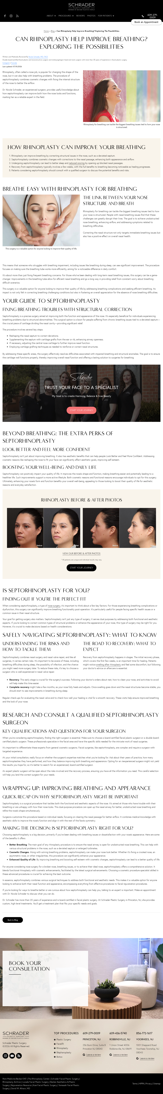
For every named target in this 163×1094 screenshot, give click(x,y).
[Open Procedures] (73, 15)
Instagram (6, 63)
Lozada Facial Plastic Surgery (35, 1082)
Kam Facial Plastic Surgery (45, 1085)
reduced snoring (77, 163)
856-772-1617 (144, 1033)
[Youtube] (12, 1056)
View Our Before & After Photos (81, 553)
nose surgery (54, 605)
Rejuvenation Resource (21, 1085)
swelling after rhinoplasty (108, 664)
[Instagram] (5, 1056)
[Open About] (55, 15)
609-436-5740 (118, 1033)
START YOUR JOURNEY (81, 410)
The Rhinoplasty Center (39, 1078)
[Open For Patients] (113, 15)
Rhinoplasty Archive (12, 1082)
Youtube (14, 63)
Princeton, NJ (91, 1039)
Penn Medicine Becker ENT (14, 1078)
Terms (134, 1083)
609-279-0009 (91, 1033)
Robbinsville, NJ (120, 1039)
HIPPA (141, 1083)
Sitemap (156, 1083)
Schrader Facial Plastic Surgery (65, 1078)
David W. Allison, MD (20, 1088)
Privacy (149, 1083)
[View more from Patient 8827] (43, 527)
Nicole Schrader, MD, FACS (38, 57)
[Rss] (19, 1056)
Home (46, 31)
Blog (53, 31)
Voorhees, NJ (144, 1039)
